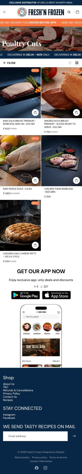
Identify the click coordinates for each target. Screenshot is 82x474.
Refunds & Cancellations (18, 390)
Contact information (41, 461)
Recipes (8, 400)
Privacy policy (39, 457)
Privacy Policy (11, 393)
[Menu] (4, 12)
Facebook (9, 418)
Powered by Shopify (53, 452)
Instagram (9, 414)
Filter (11, 63)
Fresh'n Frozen (34, 452)
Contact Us (10, 396)
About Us (8, 384)
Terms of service (58, 457)
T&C (5, 387)
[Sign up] (74, 436)
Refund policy (22, 457)
